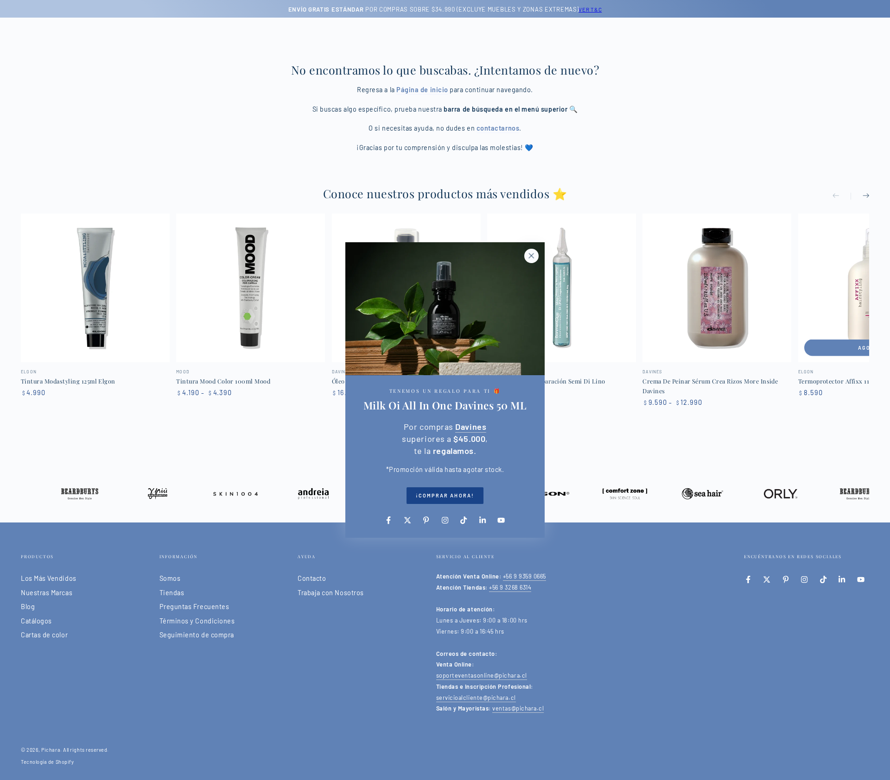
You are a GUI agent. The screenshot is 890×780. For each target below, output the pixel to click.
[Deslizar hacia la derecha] (860, 196)
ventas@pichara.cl (518, 708)
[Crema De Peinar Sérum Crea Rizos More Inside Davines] (716, 288)
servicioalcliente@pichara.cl (476, 697)
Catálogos (36, 621)
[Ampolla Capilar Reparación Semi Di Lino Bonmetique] (561, 288)
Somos (170, 578)
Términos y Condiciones (197, 621)
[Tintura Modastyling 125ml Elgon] (95, 288)
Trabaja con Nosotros (331, 593)
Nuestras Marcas (46, 593)
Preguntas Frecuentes (194, 606)
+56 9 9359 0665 (524, 576)
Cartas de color (44, 635)
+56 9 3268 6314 (510, 587)
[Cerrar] (531, 255)
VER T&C (590, 9)
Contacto (312, 578)
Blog (28, 606)
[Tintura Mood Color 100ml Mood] (250, 288)
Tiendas (171, 593)
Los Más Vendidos (48, 578)
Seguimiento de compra (196, 635)
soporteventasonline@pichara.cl (481, 675)
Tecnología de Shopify (47, 762)
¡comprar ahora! (445, 495)
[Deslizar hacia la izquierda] (842, 196)
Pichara (50, 750)
